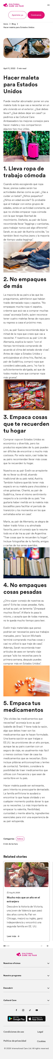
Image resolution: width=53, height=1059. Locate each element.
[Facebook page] (16, 1010)
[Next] (47, 946)
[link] (5, 24)
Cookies (41, 1041)
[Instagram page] (23, 1010)
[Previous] (41, 946)
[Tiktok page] (30, 1010)
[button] (17, 15)
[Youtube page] (37, 1010)
